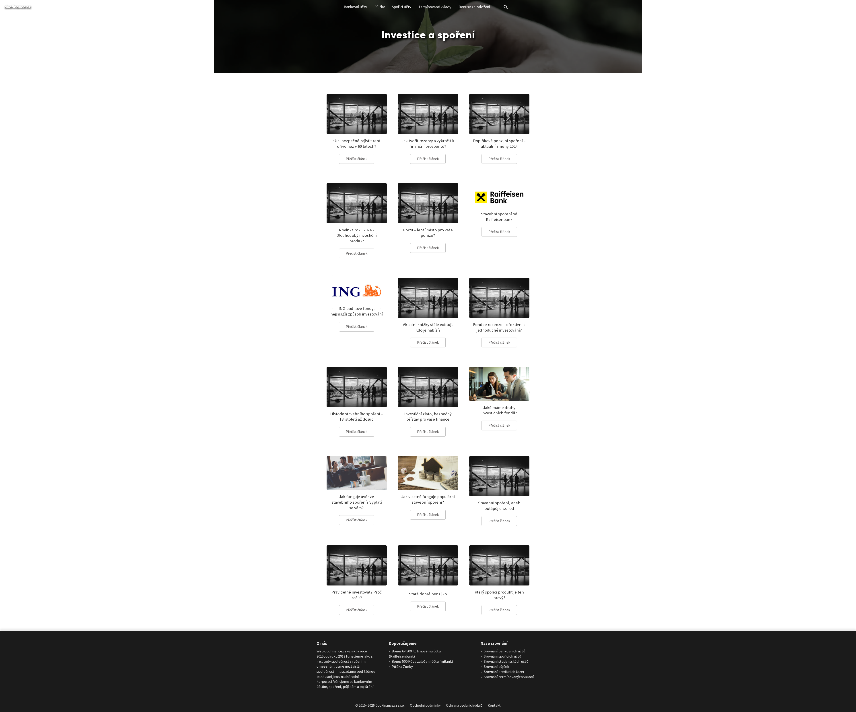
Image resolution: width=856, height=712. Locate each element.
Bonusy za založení (474, 6)
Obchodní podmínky (425, 705)
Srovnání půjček (496, 666)
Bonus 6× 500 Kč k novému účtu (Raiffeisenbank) (415, 654)
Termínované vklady (434, 6)
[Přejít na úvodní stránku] (17, 7)
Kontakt (494, 705)
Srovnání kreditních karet (504, 671)
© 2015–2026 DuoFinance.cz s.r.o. (380, 705)
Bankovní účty (355, 6)
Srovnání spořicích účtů (502, 656)
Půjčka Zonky (402, 666)
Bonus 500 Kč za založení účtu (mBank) (422, 661)
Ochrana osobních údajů (464, 705)
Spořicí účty (401, 6)
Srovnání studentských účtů (506, 661)
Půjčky (379, 6)
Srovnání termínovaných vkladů (509, 677)
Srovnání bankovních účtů (504, 651)
